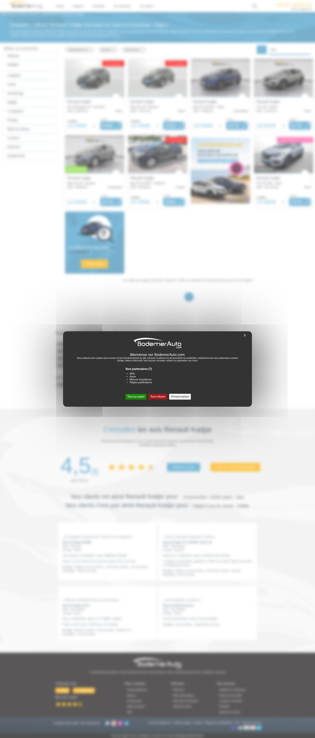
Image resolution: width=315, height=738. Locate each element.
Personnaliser (180, 396)
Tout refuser (157, 396)
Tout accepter (136, 396)
